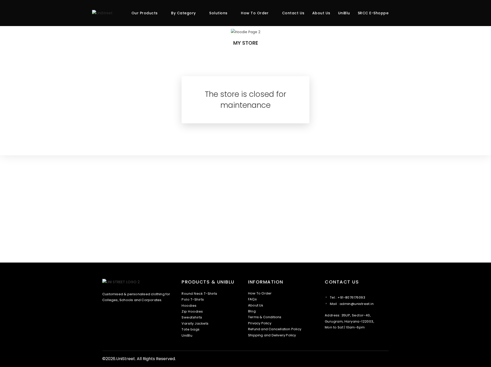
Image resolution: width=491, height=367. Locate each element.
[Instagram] (334, 341)
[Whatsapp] (340, 341)
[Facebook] (329, 341)
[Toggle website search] (397, 13)
